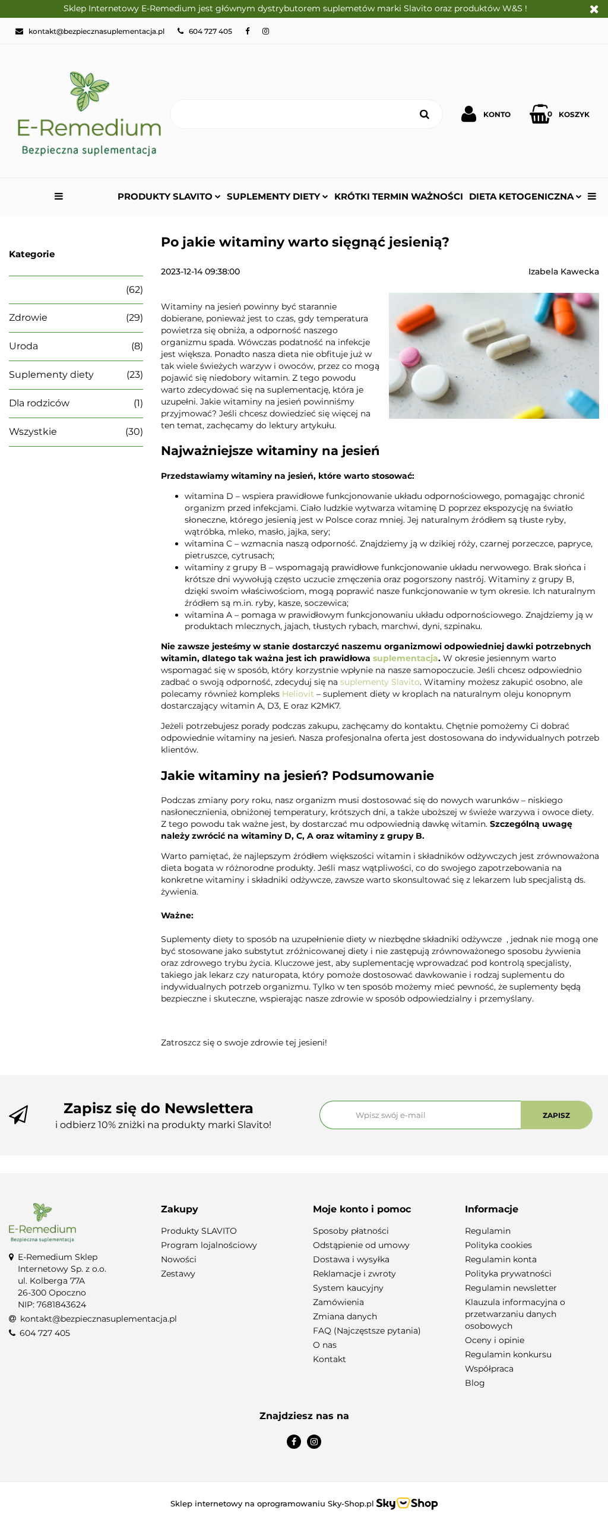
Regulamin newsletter (511, 1287)
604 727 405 (45, 1333)
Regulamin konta (501, 1259)
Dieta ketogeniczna (522, 196)
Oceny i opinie (494, 1340)
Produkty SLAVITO (166, 196)
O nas (325, 1345)
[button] (228, 1210)
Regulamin (488, 1230)
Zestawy (178, 1273)
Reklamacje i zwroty (354, 1273)
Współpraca (489, 1368)
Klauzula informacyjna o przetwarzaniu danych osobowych (515, 1314)
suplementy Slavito (380, 682)
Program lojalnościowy (209, 1245)
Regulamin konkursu (508, 1354)
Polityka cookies (498, 1245)
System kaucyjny (348, 1287)
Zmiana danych (345, 1316)
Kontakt (329, 1359)
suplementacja (405, 658)
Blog (475, 1383)
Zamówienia (338, 1302)
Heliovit (298, 693)
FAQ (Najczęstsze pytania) (367, 1330)
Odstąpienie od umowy (361, 1245)
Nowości (179, 1259)
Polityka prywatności (508, 1273)
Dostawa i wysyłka (351, 1259)
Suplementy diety (274, 196)
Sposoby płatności (351, 1230)
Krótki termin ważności (398, 196)
